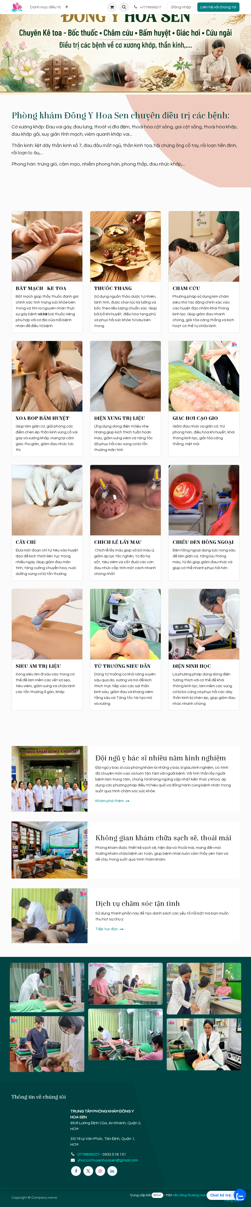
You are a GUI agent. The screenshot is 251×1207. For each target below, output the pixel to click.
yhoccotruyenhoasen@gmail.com (107, 1160)
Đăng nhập (181, 7)
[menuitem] (45, 7)
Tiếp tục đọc (107, 929)
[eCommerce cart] (112, 7)
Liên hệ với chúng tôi (218, 7)
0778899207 (88, 1154)
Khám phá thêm (110, 801)
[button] (124, 7)
